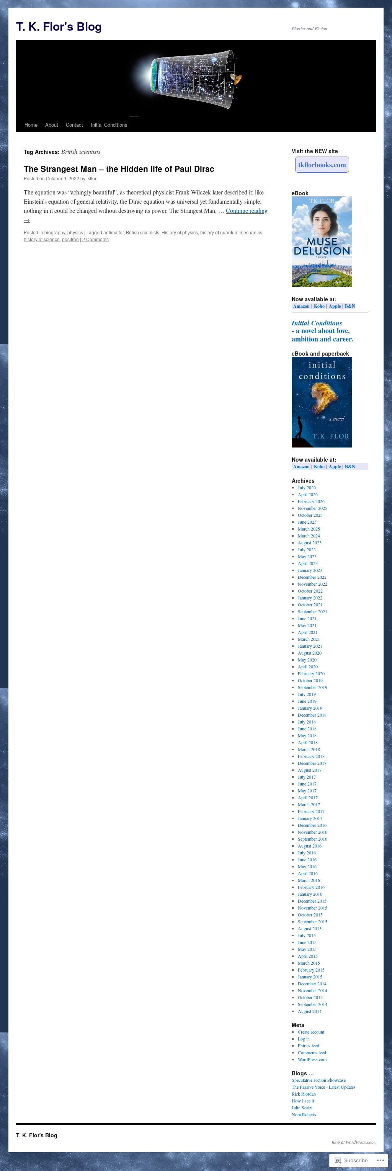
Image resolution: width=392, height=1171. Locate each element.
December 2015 (312, 901)
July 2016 (307, 852)
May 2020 (307, 660)
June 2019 (307, 701)
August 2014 (310, 1011)
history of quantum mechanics (231, 232)
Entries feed (308, 1045)
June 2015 (307, 942)
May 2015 (307, 949)
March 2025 (309, 529)
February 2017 (311, 811)
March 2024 (309, 535)
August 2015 (310, 928)
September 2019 (312, 687)
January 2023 (310, 570)
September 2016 (312, 839)
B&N (350, 306)
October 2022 (310, 591)
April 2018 (308, 742)
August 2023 (310, 542)
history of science (42, 239)
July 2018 (307, 722)
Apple (335, 306)
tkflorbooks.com (322, 165)
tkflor (91, 178)
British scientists (142, 232)
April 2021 (308, 632)
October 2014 (310, 997)
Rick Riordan (304, 1094)
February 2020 (311, 673)
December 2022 (312, 577)
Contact (74, 124)
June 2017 (307, 784)
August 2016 (310, 846)
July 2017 (307, 777)
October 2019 (310, 680)
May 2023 (307, 556)
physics (75, 232)
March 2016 (309, 880)
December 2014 (312, 983)
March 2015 (309, 963)
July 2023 (307, 549)
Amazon (301, 306)
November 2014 (312, 990)
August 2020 (310, 653)
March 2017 (309, 804)
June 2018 (307, 728)
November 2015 (312, 908)
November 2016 (312, 832)
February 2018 (311, 756)
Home (31, 124)
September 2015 (312, 921)
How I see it (303, 1101)
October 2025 (310, 515)
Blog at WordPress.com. (354, 1142)
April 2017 (308, 797)
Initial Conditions (109, 124)
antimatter (113, 232)
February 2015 (311, 970)
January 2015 (310, 976)
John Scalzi (302, 1107)
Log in (304, 1038)
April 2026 (308, 494)
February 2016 (311, 887)
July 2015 (307, 935)
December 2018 (312, 715)
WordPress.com (312, 1059)
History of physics (180, 232)
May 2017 (307, 790)
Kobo (319, 306)
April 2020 (308, 666)
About (51, 124)
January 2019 (310, 708)
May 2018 (307, 735)
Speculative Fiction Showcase (319, 1080)
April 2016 (308, 873)
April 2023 (308, 563)
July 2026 (307, 487)
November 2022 (312, 584)
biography (54, 232)
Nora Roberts (304, 1114)
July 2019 (307, 694)
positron (70, 239)
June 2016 (307, 859)
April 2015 (308, 956)
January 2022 (310, 597)
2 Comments (95, 239)
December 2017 (312, 763)
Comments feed (312, 1052)
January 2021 (310, 646)
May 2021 (307, 625)
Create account (311, 1032)
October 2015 (310, 914)
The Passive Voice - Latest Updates (324, 1087)
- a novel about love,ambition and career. (322, 331)
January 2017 (310, 818)
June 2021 (307, 618)
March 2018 (309, 749)
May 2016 (307, 866)
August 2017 (310, 770)
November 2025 (312, 508)
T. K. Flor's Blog (59, 26)
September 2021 (312, 611)
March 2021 (309, 639)
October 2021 (310, 604)
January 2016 (310, 894)
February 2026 (311, 501)
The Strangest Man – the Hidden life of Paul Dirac (119, 168)
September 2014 (312, 1004)
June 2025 (307, 522)
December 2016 (312, 825)
